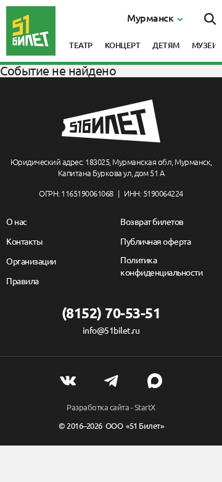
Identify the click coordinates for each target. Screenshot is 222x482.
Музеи (205, 45)
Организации (31, 261)
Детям (165, 45)
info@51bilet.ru (111, 331)
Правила (22, 281)
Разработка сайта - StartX (111, 407)
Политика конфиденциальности (161, 266)
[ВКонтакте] (68, 380)
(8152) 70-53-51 (111, 313)
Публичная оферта (155, 242)
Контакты (24, 242)
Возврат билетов (152, 222)
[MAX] (155, 380)
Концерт (123, 45)
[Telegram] (111, 380)
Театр (80, 45)
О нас (16, 222)
